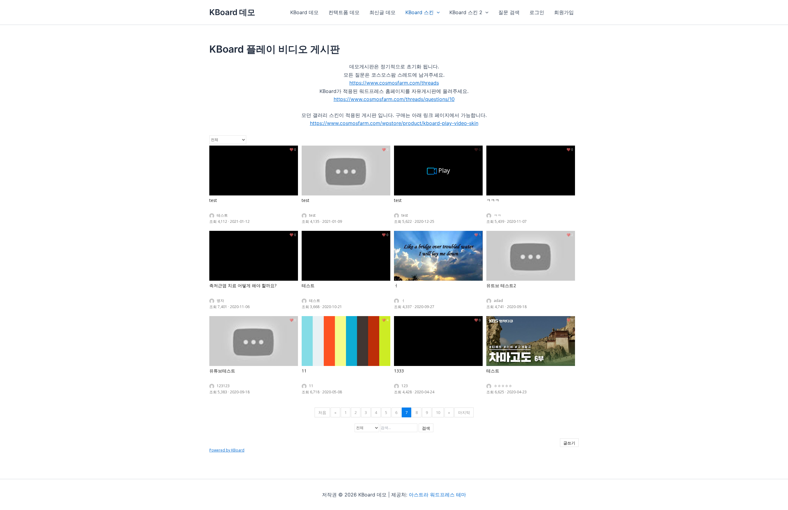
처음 (322, 412)
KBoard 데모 (232, 12)
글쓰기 (569, 443)
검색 (426, 428)
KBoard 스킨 (419, 12)
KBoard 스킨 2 (465, 12)
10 (438, 412)
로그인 (536, 12)
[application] (437, 12)
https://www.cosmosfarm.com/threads (394, 83)
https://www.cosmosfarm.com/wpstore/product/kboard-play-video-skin (394, 123)
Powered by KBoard (226, 450)
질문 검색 (509, 12)
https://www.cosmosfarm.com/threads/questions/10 (394, 99)
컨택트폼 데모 (344, 12)
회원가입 (564, 12)
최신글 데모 (382, 12)
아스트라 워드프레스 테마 (437, 495)
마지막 (464, 412)
